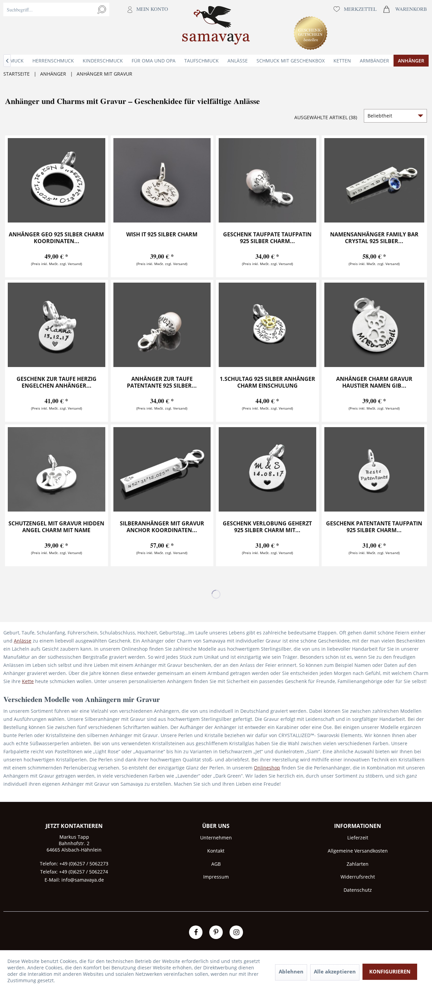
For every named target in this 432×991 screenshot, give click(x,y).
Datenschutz (358, 890)
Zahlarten (358, 864)
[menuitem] (87, 27)
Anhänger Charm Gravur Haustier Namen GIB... (374, 382)
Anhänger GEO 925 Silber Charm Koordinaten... (56, 238)
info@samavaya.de (82, 880)
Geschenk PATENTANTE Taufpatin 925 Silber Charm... (374, 527)
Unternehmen (216, 837)
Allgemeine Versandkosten (358, 850)
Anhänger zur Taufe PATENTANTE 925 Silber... (162, 382)
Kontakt (215, 850)
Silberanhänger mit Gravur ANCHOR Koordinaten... (162, 527)
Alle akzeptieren (335, 971)
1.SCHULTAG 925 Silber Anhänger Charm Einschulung (267, 382)
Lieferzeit (357, 837)
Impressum (216, 876)
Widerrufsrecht (358, 876)
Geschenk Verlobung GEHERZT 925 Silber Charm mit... (267, 527)
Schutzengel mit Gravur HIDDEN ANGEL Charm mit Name (56, 527)
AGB (216, 864)
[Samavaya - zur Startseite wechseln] (216, 27)
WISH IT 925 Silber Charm (161, 234)
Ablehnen (291, 971)
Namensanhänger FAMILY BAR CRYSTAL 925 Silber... (374, 238)
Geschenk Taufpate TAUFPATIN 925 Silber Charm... (267, 238)
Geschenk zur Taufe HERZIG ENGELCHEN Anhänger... (57, 382)
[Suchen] (101, 9)
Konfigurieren (389, 971)
